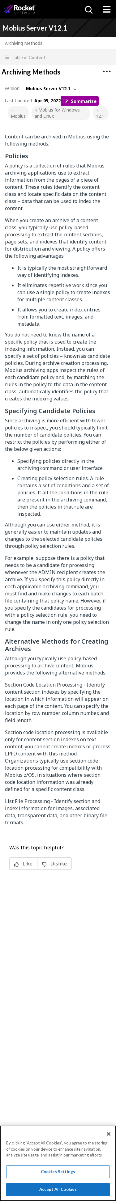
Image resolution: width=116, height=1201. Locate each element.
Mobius (18, 116)
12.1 (100, 116)
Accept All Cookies (58, 1189)
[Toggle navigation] (107, 9)
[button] (58, 57)
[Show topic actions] (107, 71)
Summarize (84, 101)
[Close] (108, 1134)
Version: (12, 88)
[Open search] (88, 9)
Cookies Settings (58, 1171)
